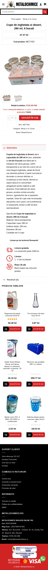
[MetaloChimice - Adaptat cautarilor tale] (22, 4)
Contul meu (6, 479)
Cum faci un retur (8, 463)
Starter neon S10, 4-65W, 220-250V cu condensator (12, 419)
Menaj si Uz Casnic (30, 19)
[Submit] (44, 11)
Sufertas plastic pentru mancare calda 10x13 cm (35, 419)
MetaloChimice (26, 132)
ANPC (4, 507)
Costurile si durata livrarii (11, 482)
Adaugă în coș (29, 118)
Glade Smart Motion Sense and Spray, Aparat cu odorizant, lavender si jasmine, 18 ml (12, 366)
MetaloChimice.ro (27, 567)
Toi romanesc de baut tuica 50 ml (35, 315)
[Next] (42, 70)
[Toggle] (4, 147)
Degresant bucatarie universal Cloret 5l (12, 315)
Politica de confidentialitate (12, 504)
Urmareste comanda (10, 485)
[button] (3, 4)
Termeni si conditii (9, 501)
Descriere (12, 148)
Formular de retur (9, 488)
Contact (5, 466)
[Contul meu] (41, 4)
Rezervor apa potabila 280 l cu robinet (35, 363)
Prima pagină (16, 19)
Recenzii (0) (13, 279)
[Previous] (6, 70)
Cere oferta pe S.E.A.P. (11, 456)
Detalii (28, 112)
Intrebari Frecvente (9, 459)
